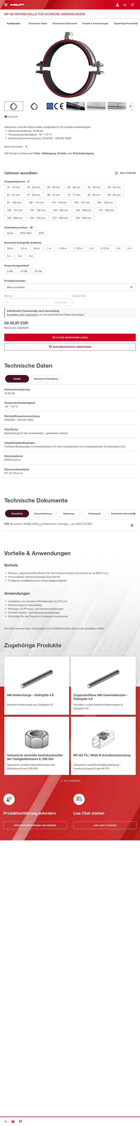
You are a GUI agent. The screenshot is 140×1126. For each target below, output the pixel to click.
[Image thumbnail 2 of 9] (34, 106)
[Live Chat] (20, 1121)
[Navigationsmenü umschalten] (6, 5)
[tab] (14, 23)
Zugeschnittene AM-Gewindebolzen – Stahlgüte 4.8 (100, 697)
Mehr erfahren (13, 146)
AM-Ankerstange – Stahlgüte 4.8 (30, 695)
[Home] (17, 5)
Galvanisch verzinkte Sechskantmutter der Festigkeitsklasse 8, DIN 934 (35, 757)
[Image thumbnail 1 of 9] (13, 106)
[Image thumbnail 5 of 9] (96, 106)
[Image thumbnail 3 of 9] (55, 106)
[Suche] (132, 5)
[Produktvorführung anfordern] (13, 1121)
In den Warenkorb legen (72, 337)
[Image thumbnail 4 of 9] (75, 106)
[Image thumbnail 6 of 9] (117, 106)
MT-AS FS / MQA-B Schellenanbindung (101, 755)
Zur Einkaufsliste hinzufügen (72, 346)
